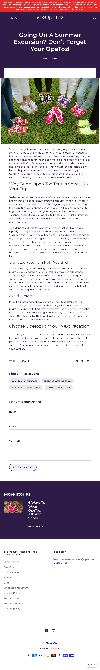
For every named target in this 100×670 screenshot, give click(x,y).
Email (13, 426)
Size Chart (10, 567)
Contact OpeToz (13, 572)
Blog (6, 582)
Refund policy (12, 608)
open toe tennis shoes (24, 380)
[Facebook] (46, 631)
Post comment (23, 467)
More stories (17, 494)
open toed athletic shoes (25, 387)
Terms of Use (11, 598)
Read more (35, 526)
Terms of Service (13, 603)
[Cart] (94, 18)
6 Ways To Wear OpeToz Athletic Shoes (36, 510)
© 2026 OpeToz (50, 643)
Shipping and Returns (17, 587)
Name (12, 412)
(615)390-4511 (60, 562)
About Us (9, 577)
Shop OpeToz (11, 562)
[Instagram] (53, 631)
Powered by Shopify (50, 648)
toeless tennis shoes (58, 387)
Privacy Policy (12, 593)
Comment (15, 441)
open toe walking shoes (58, 380)
